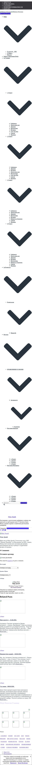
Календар (17, 426)
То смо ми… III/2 (12, 51)
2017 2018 (17, 736)
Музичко (13, 130)
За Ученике (25, 528)
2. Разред (13, 460)
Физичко (13, 135)
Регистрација (9, 4)
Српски (13, 133)
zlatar (27, 741)
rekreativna (12, 741)
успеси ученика (12, 747)
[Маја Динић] (4, 533)
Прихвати (13, 763)
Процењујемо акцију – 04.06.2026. (10, 654)
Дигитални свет (15, 125)
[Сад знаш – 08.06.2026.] (12, 679)
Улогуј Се (7, 2)
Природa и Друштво (16, 219)
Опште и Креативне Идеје (11, 56)
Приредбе (13, 333)
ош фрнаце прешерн (13, 744)
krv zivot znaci (12, 738)
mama (28, 738)
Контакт (7, 8)
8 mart (10, 736)
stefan (21, 741)
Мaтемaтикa (14, 128)
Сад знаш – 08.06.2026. (7, 686)
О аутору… (8, 5)
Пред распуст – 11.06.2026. (8, 620)
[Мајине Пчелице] (11, 11)
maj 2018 (22, 738)
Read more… (4, 631)
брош (2, 744)
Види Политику (23, 763)
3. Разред (13, 462)
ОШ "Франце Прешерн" (16, 587)
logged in (10, 560)
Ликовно (13, 126)
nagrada (4, 741)
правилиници (26, 744)
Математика (14, 173)
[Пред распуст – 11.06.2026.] (12, 613)
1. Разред (13, 459)
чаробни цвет (24, 747)
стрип (3, 747)
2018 (22, 736)
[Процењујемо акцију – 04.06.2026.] (12, 647)
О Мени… (10, 53)
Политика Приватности (13, 7)
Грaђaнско (14, 123)
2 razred (4, 736)
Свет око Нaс (14, 131)
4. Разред (13, 464)
